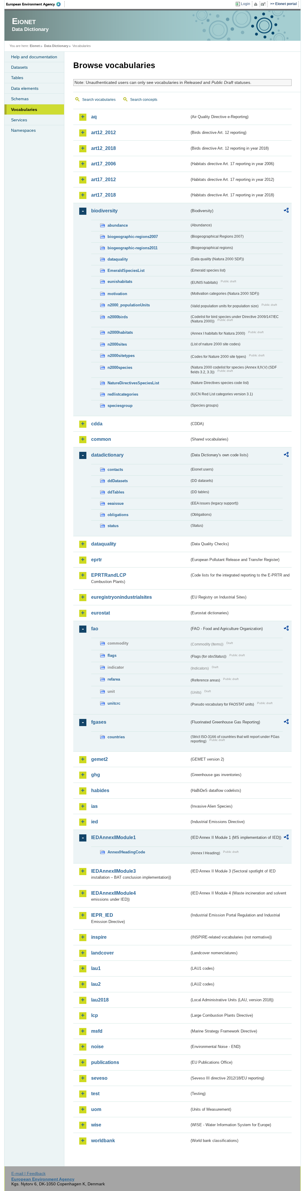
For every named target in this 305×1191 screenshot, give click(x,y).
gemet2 (99, 759)
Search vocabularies (99, 99)
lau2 (96, 984)
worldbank (103, 1140)
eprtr (96, 559)
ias (94, 806)
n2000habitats (120, 332)
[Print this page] (256, 4)
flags (112, 655)
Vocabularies (24, 109)
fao (94, 628)
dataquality (118, 259)
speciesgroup (120, 405)
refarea (114, 679)
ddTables (116, 492)
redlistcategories (123, 394)
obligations (118, 515)
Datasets (19, 67)
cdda (96, 423)
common (101, 439)
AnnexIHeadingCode (126, 852)
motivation (117, 294)
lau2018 (100, 999)
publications (105, 1062)
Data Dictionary (56, 46)
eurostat (100, 612)
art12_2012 (103, 132)
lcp (94, 1015)
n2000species (120, 367)
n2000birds (118, 317)
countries (116, 737)
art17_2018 (103, 195)
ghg (95, 774)
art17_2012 (103, 179)
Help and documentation (34, 56)
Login (245, 4)
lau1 (96, 968)
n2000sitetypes (121, 355)
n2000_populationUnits (129, 305)
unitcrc (114, 703)
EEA (35, 4)
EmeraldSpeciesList (126, 270)
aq (94, 116)
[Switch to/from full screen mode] (264, 4)
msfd (96, 1031)
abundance (118, 225)
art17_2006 (103, 163)
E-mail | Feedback (28, 1173)
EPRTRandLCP (108, 575)
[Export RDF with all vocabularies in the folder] (286, 211)
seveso (99, 1078)
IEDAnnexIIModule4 (113, 893)
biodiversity (104, 210)
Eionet (35, 46)
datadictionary (107, 454)
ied (94, 821)
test (95, 1093)
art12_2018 (103, 148)
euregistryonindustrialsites (121, 597)
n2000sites (117, 344)
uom (96, 1109)
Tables (17, 77)
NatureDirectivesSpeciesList (133, 383)
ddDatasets (118, 481)
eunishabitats (120, 281)
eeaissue (116, 503)
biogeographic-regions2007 (133, 236)
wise (96, 1124)
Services (19, 119)
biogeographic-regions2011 (133, 248)
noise (97, 1046)
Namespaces (23, 130)
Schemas (20, 98)
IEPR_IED (102, 915)
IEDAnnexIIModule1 (113, 837)
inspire (99, 937)
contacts (115, 469)
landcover (102, 952)
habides (100, 790)
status (113, 526)
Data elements (24, 88)
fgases (98, 722)
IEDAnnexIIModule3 (113, 871)
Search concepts (143, 99)
